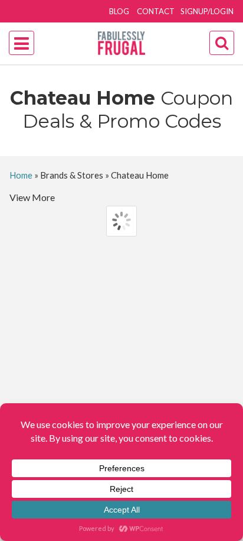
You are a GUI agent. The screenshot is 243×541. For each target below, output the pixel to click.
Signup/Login (207, 11)
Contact (156, 11)
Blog (119, 11)
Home (20, 175)
